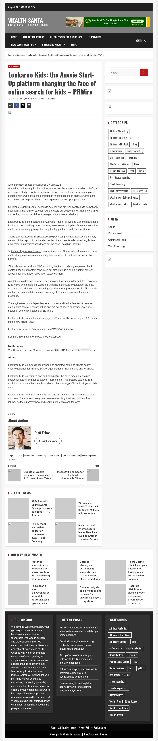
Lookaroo (41, 184)
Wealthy (12, 459)
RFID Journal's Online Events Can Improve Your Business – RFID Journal (18, 508)
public (141, 171)
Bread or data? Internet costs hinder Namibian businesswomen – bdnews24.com (65, 532)
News (136, 164)
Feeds (74, 44)
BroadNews (88, 734)
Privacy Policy (85, 727)
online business (55, 455)
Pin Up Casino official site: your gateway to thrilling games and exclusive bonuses (115, 570)
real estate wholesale (71, 455)
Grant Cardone (117, 158)
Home (14, 37)
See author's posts (48, 441)
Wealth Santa (25, 20)
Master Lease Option (119, 164)
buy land (19, 455)
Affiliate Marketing (119, 131)
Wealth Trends (140, 204)
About (53, 727)
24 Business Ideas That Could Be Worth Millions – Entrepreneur (65, 508)
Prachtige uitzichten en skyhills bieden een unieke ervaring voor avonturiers (115, 594)
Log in (111, 226)
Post (132, 171)
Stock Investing (117, 184)
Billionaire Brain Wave (120, 138)
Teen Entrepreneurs (33, 37)
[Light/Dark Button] (139, 40)
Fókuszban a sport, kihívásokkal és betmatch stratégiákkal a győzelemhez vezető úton (18, 594)
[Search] (145, 41)
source (12, 414)
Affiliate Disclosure (67, 727)
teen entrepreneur (89, 455)
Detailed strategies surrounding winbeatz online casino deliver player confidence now (66, 570)
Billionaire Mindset (52, 44)
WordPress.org (116, 246)
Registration (100, 727)
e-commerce (29, 455)
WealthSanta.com (34, 626)
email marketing (135, 151)
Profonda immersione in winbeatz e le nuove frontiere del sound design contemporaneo (18, 570)
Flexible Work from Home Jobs (66, 37)
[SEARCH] (144, 72)
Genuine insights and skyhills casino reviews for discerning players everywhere (66, 594)
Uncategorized (140, 191)
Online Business (117, 171)
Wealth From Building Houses (124, 197)
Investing (133, 158)
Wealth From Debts (119, 204)
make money (41, 455)
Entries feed (115, 233)
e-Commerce (95, 37)
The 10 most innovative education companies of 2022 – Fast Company (18, 532)
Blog (135, 144)
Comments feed (117, 239)
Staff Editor (16, 98)
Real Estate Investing (22, 44)
